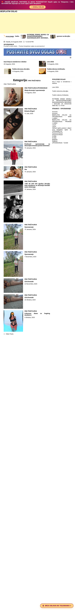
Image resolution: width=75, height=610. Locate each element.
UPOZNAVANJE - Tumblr (60, 143)
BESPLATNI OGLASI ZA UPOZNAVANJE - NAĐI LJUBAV (61, 116)
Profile (54, 136)
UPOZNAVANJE (9, 44)
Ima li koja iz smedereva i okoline (15, 62)
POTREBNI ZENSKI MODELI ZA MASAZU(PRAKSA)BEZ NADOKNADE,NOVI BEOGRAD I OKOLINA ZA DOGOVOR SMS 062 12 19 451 (17, 38)
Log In (54, 125)
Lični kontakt (29, 281)
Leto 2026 (50, 62)
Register (55, 139)
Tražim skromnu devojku (21, 69)
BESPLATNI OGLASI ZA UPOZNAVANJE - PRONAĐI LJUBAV (61, 121)
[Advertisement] (37, 23)
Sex (25, 169)
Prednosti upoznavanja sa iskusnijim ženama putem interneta (37, 144)
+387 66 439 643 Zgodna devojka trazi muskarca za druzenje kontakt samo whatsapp (37, 185)
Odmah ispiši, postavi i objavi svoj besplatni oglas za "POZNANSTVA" (61, 129)
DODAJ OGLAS (38, 7)
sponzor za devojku (42, 36)
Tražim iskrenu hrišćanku (56, 69)
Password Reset (57, 133)
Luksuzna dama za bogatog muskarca (37, 314)
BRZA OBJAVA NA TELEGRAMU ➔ (58, 606)
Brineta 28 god (29, 111)
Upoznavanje (29, 227)
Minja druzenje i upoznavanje (34, 90)
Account (54, 112)
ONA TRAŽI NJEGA (30, 88)
